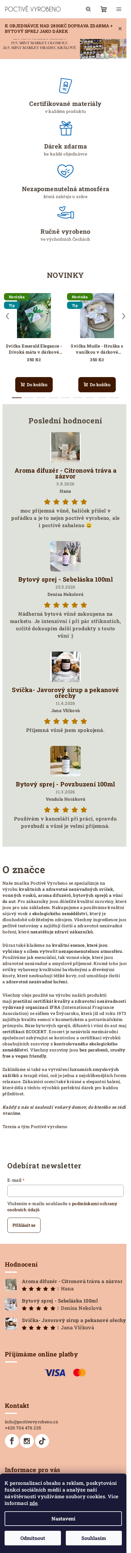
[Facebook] (12, 1441)
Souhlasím (93, 1538)
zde (33, 1503)
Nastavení (63, 1518)
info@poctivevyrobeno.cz (31, 1422)
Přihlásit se (23, 1225)
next (124, 316)
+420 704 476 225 (23, 1428)
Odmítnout (32, 1538)
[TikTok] (42, 1441)
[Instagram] (27, 1441)
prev (7, 316)
